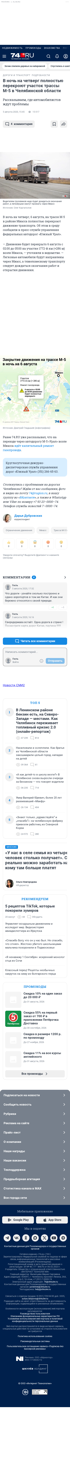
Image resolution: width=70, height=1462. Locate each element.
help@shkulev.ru (43, 1289)
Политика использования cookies (35, 1336)
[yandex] (63, 1237)
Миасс (42, 530)
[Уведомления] (57, 56)
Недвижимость (12, 48)
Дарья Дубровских (28, 515)
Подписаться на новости (22, 1095)
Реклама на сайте (16, 1123)
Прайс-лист (12, 1132)
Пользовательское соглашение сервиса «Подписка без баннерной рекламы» (35, 1347)
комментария (21, 124)
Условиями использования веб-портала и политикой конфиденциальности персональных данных (35, 1320)
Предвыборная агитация (22, 1179)
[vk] (16, 1237)
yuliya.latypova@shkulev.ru (35, 1298)
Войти (16, 662)
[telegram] (7, 1237)
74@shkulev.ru (51, 1282)
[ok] (25, 1237)
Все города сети (15, 1198)
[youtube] (53, 1237)
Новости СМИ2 (14, 685)
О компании (12, 1142)
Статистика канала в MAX (22, 1188)
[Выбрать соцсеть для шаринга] (63, 124)
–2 (62, 632)
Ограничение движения (19, 530)
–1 (62, 607)
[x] (44, 1237)
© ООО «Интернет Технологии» (35, 1383)
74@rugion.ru (38, 493)
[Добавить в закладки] (54, 124)
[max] (35, 1237)
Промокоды (33, 48)
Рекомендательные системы (35, 1341)
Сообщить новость (17, 1104)
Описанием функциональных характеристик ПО (35, 1316)
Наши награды (14, 1151)
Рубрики (10, 1114)
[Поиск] (48, 56)
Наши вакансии (15, 1160)
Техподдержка (14, 1170)
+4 (53, 632)
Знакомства (52, 48)
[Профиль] (65, 56)
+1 (53, 607)
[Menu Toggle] (4, 56)
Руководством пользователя (35, 1313)
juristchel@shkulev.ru (40, 1287)
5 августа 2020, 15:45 (14, 112)
